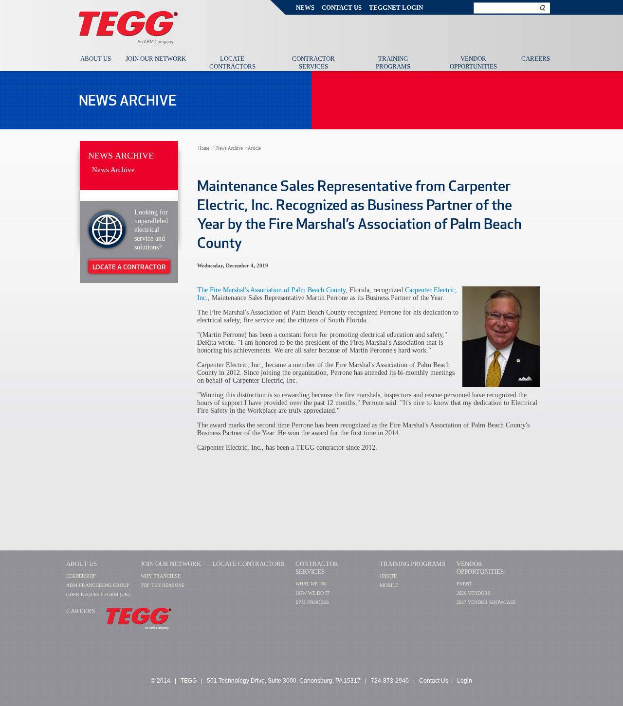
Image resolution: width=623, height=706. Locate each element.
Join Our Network (156, 58)
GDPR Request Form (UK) (97, 594)
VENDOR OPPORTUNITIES (480, 567)
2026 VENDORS (474, 593)
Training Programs (393, 62)
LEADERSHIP (81, 576)
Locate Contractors (232, 62)
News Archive (121, 155)
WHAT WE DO (310, 583)
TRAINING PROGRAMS (412, 563)
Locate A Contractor (129, 267)
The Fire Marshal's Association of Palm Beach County (271, 290)
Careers (535, 58)
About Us (95, 58)
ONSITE (388, 576)
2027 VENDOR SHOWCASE (486, 602)
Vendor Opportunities (473, 62)
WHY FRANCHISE (161, 576)
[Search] (543, 7)
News (305, 7)
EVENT (464, 583)
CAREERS (80, 611)
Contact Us (342, 7)
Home (203, 148)
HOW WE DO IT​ (312, 593)
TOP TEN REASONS (162, 585)
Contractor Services (313, 62)
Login (464, 680)
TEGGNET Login (396, 7)
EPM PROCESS (312, 602)
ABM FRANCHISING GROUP (97, 585)
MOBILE (389, 585)
